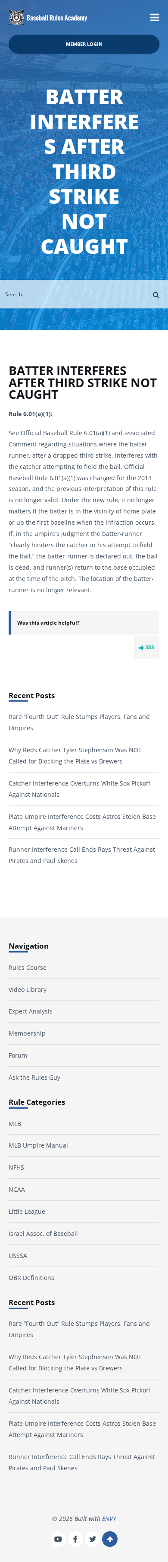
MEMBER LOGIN (84, 44)
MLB (15, 1123)
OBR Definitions (31, 1277)
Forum (18, 1055)
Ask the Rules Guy (34, 1077)
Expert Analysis (31, 1011)
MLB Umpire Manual (38, 1145)
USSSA (18, 1255)
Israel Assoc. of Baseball (43, 1233)
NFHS (16, 1167)
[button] (154, 17)
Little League (27, 1211)
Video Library (28, 989)
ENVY (109, 1518)
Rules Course (28, 967)
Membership (27, 1033)
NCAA (17, 1189)
